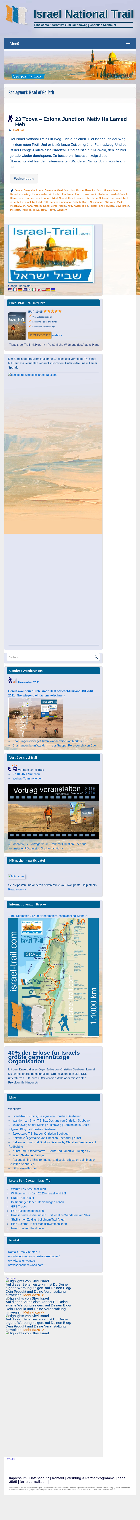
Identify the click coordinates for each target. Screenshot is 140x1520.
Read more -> (17, 889)
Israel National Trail (103, 198)
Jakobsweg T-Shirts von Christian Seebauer (41, 1133)
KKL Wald (110, 201)
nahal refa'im (34, 205)
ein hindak (55, 194)
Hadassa (103, 194)
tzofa (44, 209)
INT (88, 198)
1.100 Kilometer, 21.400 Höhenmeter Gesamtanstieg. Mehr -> (47, 915)
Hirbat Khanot (59, 198)
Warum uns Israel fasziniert (28, 1189)
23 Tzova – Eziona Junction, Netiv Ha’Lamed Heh (71, 121)
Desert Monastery (20, 194)
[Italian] (34, 290)
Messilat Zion (17, 205)
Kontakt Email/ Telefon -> (24, 1252)
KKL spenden (95, 201)
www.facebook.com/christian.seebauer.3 (34, 1256)
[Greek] (24, 290)
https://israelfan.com (25, 1168)
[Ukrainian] (53, 290)
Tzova (51, 209)
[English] (10, 290)
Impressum (18, 1478)
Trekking (26, 209)
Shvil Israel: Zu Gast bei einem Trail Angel (38, 1219)
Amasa (19, 190)
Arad (66, 190)
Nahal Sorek (50, 205)
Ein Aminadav (39, 194)
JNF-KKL (43, 201)
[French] (15, 290)
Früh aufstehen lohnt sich (27, 1210)
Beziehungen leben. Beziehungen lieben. (38, 1202)
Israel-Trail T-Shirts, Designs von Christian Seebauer (47, 1116)
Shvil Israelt (122, 205)
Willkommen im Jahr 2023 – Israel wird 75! (38, 1193)
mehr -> (57, 335)
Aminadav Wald (54, 190)
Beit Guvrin (77, 190)
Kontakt (58, 1478)
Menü (14, 43)
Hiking (13, 198)
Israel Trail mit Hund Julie (27, 1228)
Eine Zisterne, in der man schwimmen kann (39, 1223)
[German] (20, 290)
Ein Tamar (68, 194)
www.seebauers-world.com (25, 1265)
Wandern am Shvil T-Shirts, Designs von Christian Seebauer (52, 1120)
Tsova (36, 209)
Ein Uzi (79, 194)
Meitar (120, 201)
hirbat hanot (42, 198)
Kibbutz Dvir (79, 201)
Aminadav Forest (34, 190)
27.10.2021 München (26, 774)
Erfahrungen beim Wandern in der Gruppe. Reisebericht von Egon (55, 745)
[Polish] (43, 290)
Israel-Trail (30, 201)
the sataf (15, 209)
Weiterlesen (24, 179)
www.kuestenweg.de (21, 1260)
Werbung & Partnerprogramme (91, 1478)
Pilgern (94, 205)
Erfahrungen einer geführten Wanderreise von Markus (47, 741)
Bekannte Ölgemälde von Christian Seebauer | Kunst (47, 1138)
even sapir (90, 194)
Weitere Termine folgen (27, 778)
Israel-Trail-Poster (22, 1197)
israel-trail (18, 129)
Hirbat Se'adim (76, 198)
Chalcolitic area (113, 190)
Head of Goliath (119, 194)
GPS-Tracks (19, 1206)
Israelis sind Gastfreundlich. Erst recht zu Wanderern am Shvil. (51, 1215)
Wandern (62, 209)
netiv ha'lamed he (78, 205)
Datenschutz (39, 1478)
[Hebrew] (29, 290)
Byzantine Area (93, 190)
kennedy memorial (60, 201)
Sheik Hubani (106, 205)
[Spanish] (48, 290)
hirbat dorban (26, 198)
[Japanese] (39, 290)
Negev (62, 205)
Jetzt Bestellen (39, 335)
